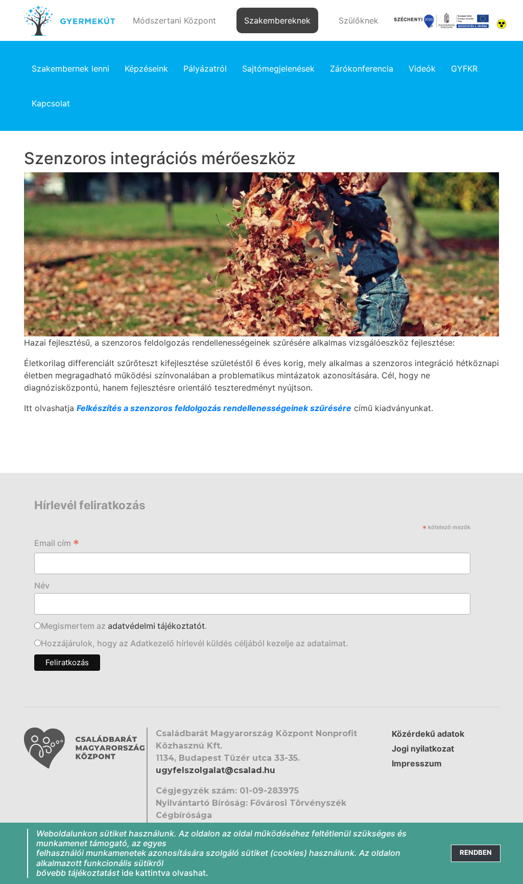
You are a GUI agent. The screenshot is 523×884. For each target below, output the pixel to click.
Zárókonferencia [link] (361, 68)
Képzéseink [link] (146, 68)
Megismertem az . (124, 626)
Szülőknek (358, 20)
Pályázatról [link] (205, 68)
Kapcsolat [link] (51, 103)
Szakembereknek (277, 20)
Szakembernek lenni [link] (70, 68)
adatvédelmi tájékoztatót (156, 626)
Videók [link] (422, 68)
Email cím (56, 544)
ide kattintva (146, 873)
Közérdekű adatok (428, 734)
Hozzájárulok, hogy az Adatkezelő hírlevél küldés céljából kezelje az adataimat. (194, 643)
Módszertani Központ (174, 20)
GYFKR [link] (464, 68)
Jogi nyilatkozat (423, 748)
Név (42, 585)
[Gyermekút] (69, 20)
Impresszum (417, 763)
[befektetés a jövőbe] (441, 21)
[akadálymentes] (501, 23)
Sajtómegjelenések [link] (278, 68)
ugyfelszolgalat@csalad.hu (215, 770)
